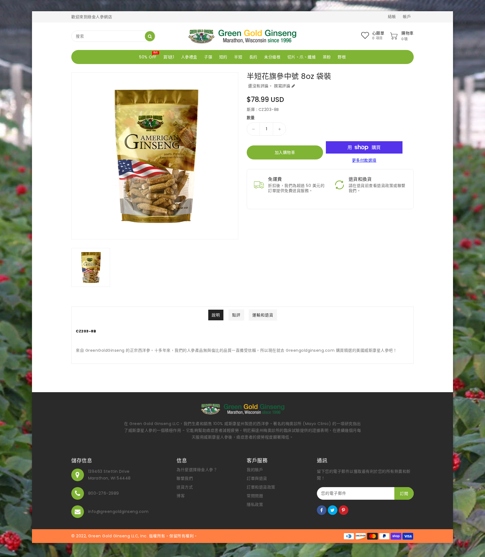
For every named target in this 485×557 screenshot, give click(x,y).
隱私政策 (255, 504)
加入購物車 (285, 152)
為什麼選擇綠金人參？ (197, 469)
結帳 (392, 16)
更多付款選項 (364, 160)
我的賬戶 (255, 469)
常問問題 (255, 496)
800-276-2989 (103, 493)
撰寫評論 (282, 86)
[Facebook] (321, 510)
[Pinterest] (343, 510)
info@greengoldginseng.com (118, 511)
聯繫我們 (185, 478)
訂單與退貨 (257, 478)
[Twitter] (332, 510)
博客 (181, 496)
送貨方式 (185, 487)
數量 (251, 118)
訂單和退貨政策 (261, 487)
